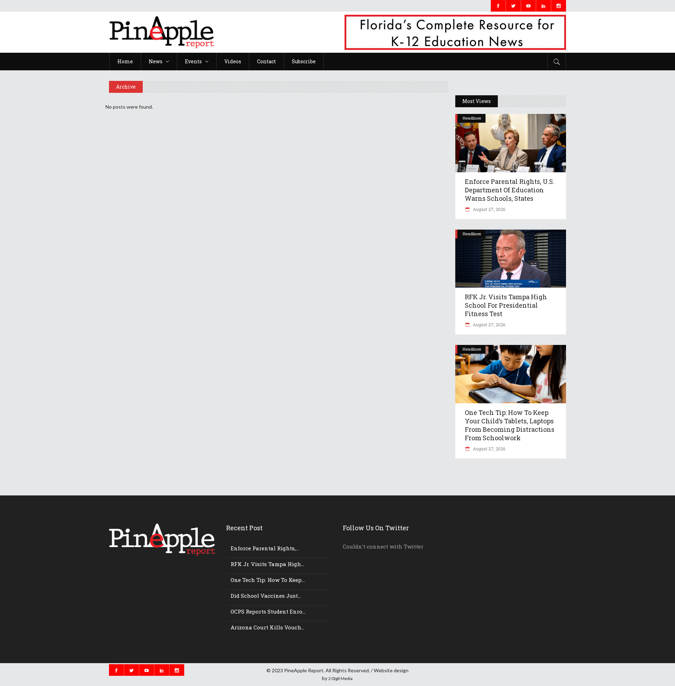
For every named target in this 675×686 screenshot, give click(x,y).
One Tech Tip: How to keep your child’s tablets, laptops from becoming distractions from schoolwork (509, 425)
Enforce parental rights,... (265, 548)
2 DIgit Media (340, 678)
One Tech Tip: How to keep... (268, 579)
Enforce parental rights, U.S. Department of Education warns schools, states (509, 190)
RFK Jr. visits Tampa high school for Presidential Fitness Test (506, 305)
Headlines (472, 118)
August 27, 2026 (488, 209)
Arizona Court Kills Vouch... (267, 627)
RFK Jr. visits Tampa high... (267, 564)
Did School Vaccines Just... (266, 595)
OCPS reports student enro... (268, 611)
